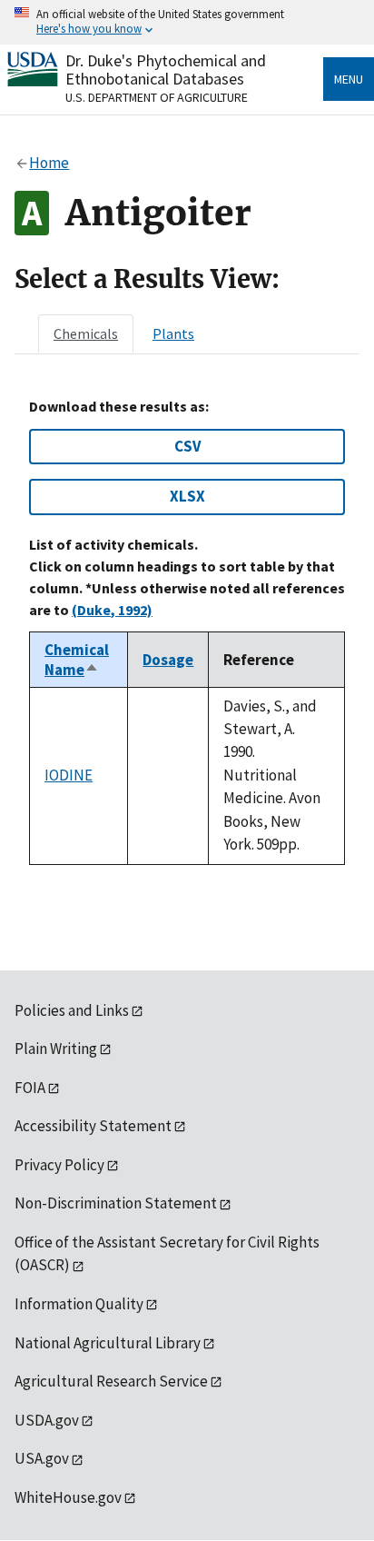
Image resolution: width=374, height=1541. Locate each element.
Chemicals (86, 333)
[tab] (85, 333)
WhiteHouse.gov (68, 1497)
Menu (348, 79)
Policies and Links (72, 1010)
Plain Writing (56, 1049)
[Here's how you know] (187, 22)
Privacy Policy (59, 1165)
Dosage (168, 660)
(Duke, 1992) (112, 610)
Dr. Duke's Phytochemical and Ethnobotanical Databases (165, 69)
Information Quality (79, 1304)
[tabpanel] (187, 631)
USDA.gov (47, 1420)
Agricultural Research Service (111, 1381)
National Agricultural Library (108, 1343)
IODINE (68, 775)
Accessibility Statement (93, 1126)
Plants (173, 333)
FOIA (30, 1088)
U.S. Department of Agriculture (156, 97)
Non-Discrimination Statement (116, 1203)
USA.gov (42, 1458)
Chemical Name (76, 660)
